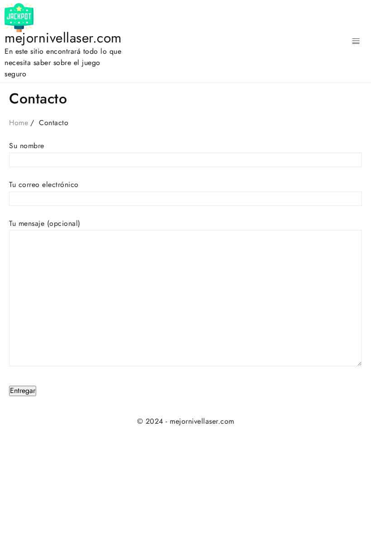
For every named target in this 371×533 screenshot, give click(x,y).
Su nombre (26, 145)
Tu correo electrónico (44, 184)
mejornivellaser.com (63, 37)
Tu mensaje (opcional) (45, 223)
